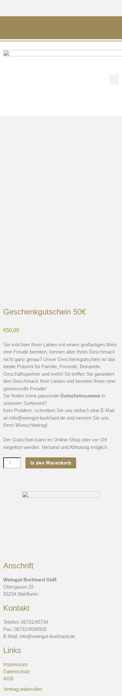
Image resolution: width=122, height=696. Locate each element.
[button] (114, 79)
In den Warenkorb (50, 463)
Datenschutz (16, 671)
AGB (8, 678)
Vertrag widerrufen (22, 689)
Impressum (15, 664)
